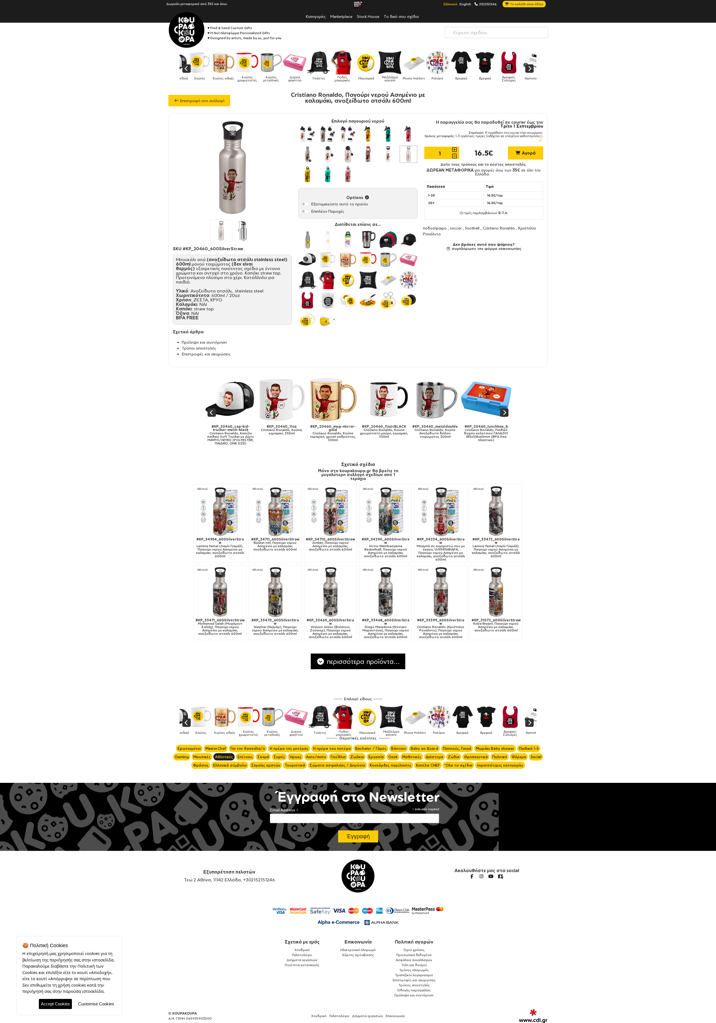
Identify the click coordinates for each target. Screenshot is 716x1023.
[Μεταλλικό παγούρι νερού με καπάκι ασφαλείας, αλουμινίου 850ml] (307, 134)
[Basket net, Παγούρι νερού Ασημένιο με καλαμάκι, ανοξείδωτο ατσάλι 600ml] (275, 511)
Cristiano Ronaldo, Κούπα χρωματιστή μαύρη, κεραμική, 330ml (333, 431)
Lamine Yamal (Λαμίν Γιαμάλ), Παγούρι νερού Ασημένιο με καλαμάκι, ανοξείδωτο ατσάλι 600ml (220, 548)
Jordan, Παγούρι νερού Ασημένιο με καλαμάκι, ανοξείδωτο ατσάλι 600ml (330, 544)
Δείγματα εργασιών (302, 960)
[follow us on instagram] (481, 876)
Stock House (368, 16)
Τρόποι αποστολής (199, 348)
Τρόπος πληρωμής (414, 970)
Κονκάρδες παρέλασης (390, 765)
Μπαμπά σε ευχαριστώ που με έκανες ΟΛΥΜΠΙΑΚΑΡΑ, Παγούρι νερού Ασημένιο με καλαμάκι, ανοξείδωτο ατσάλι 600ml (441, 549)
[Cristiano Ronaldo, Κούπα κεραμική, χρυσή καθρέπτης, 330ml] (281, 399)
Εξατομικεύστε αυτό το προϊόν (339, 204)
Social (536, 757)
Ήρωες (295, 757)
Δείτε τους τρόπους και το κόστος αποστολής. (484, 164)
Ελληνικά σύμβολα (230, 765)
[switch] (305, 204)
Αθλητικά (202, 488)
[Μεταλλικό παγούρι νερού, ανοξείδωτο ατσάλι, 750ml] (307, 154)
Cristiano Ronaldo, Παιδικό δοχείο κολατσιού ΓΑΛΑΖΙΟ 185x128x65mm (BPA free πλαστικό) (435, 433)
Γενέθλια (338, 757)
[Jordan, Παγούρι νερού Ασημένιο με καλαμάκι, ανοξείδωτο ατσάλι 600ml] (330, 511)
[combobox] (496, 32)
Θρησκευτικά (476, 757)
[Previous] (186, 68)
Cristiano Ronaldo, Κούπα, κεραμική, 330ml (230, 430)
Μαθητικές (411, 757)
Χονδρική (302, 950)
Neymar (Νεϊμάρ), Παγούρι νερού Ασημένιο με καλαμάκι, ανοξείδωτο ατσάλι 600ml (275, 627)
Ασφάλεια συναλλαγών (414, 960)
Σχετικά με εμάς (302, 942)
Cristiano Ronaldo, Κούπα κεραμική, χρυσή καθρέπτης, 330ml (282, 433)
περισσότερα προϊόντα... (362, 661)
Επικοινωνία (358, 942)
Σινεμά (263, 757)
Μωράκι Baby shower (495, 748)
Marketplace (341, 16)
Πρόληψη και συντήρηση (204, 342)
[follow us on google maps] (500, 876)
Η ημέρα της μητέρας (289, 748)
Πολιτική (499, 757)
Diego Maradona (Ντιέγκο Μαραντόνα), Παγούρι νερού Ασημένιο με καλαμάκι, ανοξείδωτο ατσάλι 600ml (385, 629)
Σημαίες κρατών (265, 765)
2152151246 (487, 4)
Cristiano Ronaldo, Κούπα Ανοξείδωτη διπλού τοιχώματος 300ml (384, 431)
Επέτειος (245, 757)
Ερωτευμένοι (189, 748)
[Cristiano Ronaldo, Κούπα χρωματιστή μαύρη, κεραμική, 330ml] (333, 399)
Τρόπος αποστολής (414, 985)
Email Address (284, 810)
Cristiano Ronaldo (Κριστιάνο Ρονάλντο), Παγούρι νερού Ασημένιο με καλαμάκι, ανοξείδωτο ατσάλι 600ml (440, 629)
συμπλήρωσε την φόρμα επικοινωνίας (486, 248)
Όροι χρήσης (414, 950)
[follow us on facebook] (472, 876)
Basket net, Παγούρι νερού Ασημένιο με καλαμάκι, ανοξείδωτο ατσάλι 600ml (275, 544)
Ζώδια (454, 757)
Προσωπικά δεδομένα (414, 955)
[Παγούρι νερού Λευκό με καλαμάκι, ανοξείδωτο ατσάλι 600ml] (388, 154)
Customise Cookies (96, 1003)
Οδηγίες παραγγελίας (414, 990)
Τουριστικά (295, 765)
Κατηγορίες (316, 16)
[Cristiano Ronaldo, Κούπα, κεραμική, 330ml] (230, 399)
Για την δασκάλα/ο (247, 748)
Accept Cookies (55, 1003)
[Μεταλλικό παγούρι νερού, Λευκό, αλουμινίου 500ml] (327, 154)
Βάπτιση (398, 748)
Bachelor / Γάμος (371, 748)
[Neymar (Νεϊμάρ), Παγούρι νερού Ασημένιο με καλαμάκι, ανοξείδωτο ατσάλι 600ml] (275, 592)
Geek (393, 757)
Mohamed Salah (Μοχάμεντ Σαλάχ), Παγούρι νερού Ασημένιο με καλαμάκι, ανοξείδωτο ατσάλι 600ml (220, 627)
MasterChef (215, 748)
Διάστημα (434, 757)
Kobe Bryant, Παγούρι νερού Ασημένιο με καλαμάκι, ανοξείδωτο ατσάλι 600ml (496, 625)
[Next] (529, 68)
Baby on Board (424, 748)
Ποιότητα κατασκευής (302, 965)
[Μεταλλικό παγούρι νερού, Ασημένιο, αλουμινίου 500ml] (348, 154)
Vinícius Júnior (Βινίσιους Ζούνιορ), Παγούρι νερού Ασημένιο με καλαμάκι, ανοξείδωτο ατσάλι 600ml (330, 629)
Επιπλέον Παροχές (327, 211)
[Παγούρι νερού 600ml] (307, 174)
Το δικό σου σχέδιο (401, 16)
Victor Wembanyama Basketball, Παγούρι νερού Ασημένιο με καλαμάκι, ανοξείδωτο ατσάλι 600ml (385, 548)
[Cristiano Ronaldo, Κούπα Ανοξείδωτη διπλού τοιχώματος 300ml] (384, 399)
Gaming (182, 757)
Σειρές (279, 757)
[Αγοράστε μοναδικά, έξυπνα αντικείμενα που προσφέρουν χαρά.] (186, 30)
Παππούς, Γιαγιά (457, 748)
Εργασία (376, 757)
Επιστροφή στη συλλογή (202, 100)
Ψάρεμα (519, 757)
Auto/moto (316, 757)
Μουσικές (202, 757)
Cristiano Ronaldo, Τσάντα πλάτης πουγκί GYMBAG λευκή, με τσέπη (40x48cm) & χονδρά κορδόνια (486, 435)
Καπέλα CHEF (428, 765)
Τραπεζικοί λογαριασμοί (414, 975)
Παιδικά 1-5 (529, 748)
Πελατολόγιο (302, 955)
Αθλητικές (224, 757)
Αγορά (528, 153)
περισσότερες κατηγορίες (500, 765)
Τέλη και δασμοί (414, 965)
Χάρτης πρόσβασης (358, 955)
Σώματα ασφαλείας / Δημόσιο (337, 765)
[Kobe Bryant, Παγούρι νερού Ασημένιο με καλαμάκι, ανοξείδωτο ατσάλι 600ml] (496, 592)
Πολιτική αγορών (414, 942)
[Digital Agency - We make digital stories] (533, 1016)
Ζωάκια (357, 757)
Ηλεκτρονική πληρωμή (358, 950)
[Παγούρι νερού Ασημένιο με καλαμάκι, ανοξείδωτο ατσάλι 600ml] (408, 154)
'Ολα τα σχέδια (458, 765)
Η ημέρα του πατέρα (332, 748)
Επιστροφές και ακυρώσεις (206, 354)
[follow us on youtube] (491, 876)
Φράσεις (201, 765)
